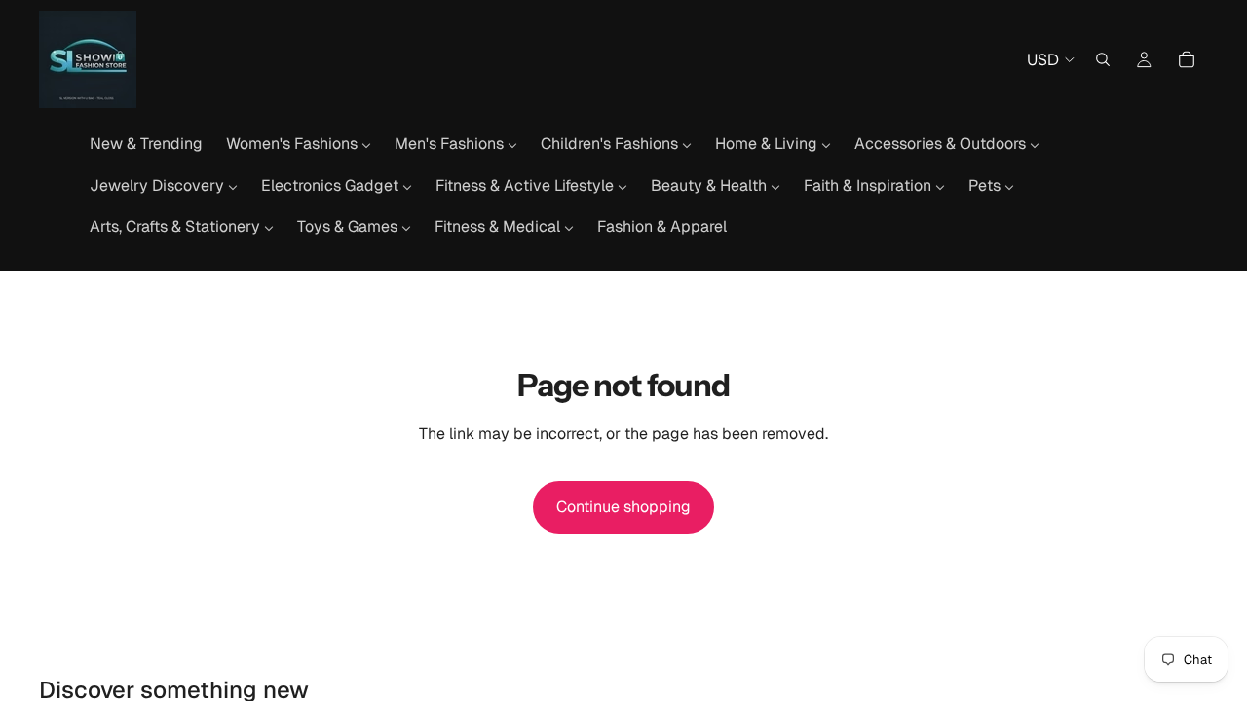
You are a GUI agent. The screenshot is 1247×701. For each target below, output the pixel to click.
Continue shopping (623, 507)
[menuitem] (146, 144)
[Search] (1102, 59)
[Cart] (1186, 59)
